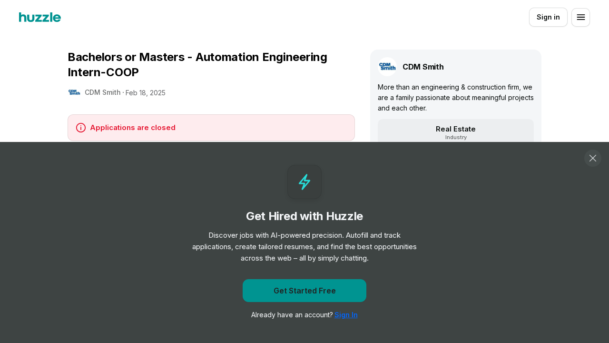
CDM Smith (103, 92)
